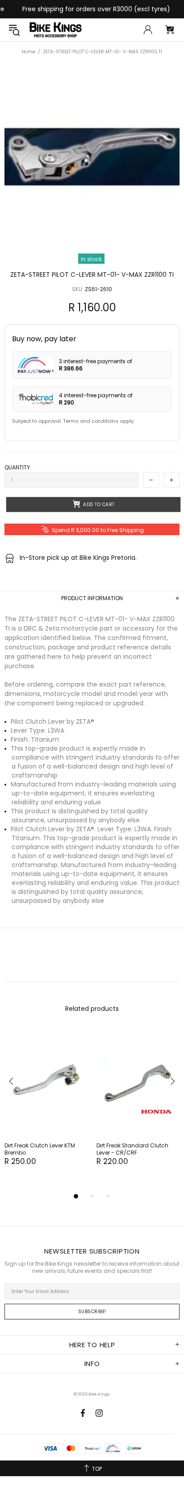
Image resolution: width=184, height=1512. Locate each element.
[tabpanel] (46, 1106)
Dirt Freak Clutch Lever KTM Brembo (39, 1149)
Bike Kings (55, 29)
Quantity (17, 467)
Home (28, 51)
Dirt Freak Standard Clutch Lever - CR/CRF (132, 1149)
